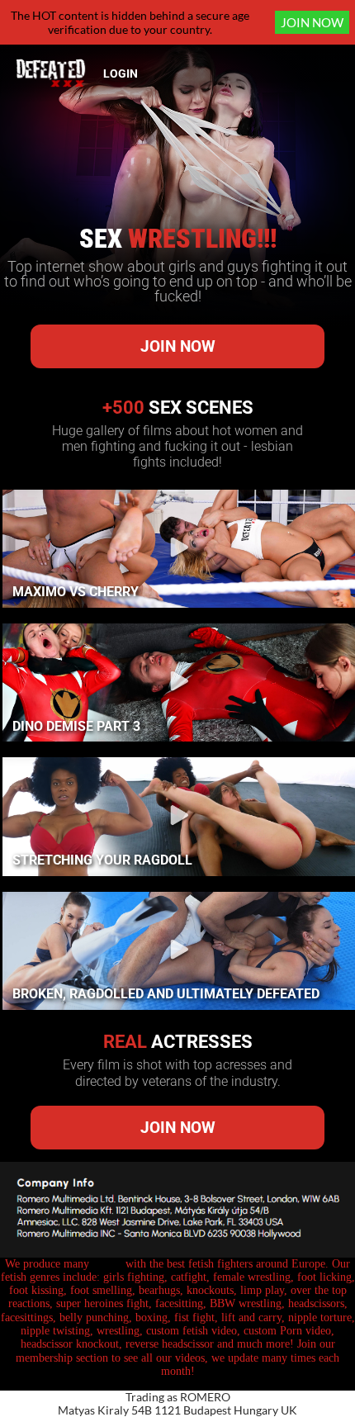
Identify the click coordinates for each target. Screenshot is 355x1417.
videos (107, 1264)
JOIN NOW (312, 22)
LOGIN (120, 73)
